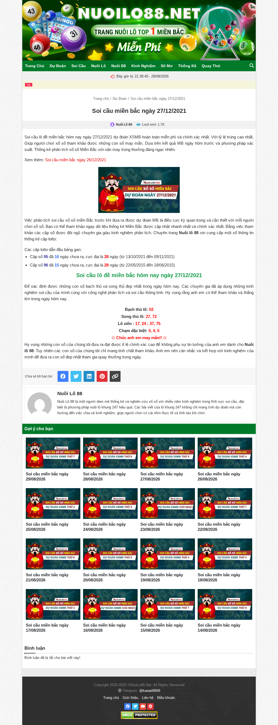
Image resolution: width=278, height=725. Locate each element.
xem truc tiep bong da (98, 672)
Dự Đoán (58, 66)
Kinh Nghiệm (143, 66)
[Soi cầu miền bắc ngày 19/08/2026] (167, 553)
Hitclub (131, 672)
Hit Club (120, 672)
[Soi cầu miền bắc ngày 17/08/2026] (53, 604)
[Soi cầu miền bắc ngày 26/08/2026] (225, 453)
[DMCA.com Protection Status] (139, 715)
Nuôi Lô (98, 66)
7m (59, 672)
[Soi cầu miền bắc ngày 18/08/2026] (225, 553)
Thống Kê (187, 66)
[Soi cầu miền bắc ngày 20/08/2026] (110, 553)
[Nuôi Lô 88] (39, 403)
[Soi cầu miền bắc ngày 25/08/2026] (53, 503)
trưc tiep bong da (210, 672)
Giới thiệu (130, 698)
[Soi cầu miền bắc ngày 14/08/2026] (225, 604)
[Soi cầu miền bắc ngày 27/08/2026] (167, 453)
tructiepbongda (73, 672)
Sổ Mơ (167, 66)
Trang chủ (101, 99)
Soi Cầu (78, 66)
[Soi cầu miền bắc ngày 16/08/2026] (110, 604)
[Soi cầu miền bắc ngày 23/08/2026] (167, 503)
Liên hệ (147, 698)
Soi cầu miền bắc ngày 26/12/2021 (75, 159)
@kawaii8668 (149, 691)
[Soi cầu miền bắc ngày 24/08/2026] (110, 503)
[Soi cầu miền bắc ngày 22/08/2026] (225, 503)
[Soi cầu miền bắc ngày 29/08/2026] (53, 453)
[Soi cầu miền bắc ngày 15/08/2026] (167, 604)
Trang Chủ (34, 66)
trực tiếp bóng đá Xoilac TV (179, 672)
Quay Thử (211, 66)
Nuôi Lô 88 (69, 393)
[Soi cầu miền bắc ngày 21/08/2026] (53, 553)
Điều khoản (166, 698)
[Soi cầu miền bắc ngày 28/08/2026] (110, 453)
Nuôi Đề (118, 66)
